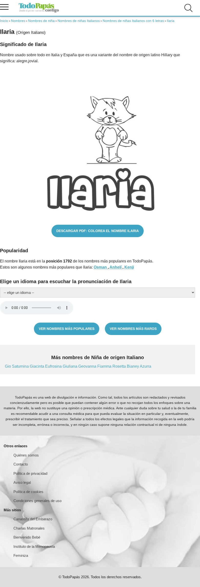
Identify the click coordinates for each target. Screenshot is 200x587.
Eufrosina (54, 366)
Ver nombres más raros (133, 329)
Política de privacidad (30, 473)
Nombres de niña (41, 21)
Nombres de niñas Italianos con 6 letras (133, 21)
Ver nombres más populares (66, 329)
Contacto (20, 464)
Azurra (145, 366)
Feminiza (20, 555)
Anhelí (116, 267)
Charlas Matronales (29, 528)
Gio (8, 366)
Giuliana (70, 366)
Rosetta (119, 366)
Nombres (18, 21)
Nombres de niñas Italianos (79, 21)
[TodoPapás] (38, 11)
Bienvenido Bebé (26, 537)
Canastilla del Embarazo (32, 519)
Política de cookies (28, 492)
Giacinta (37, 366)
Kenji (129, 267)
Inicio (4, 21)
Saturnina (21, 366)
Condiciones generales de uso (37, 501)
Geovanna (87, 366)
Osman (101, 267)
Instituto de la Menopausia (34, 546)
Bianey (133, 366)
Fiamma (104, 366)
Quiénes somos (26, 455)
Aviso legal (22, 482)
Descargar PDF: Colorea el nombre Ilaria (97, 231)
